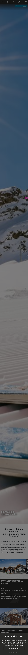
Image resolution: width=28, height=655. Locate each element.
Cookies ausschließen (14, 652)
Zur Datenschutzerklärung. (17, 645)
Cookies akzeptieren (14, 648)
